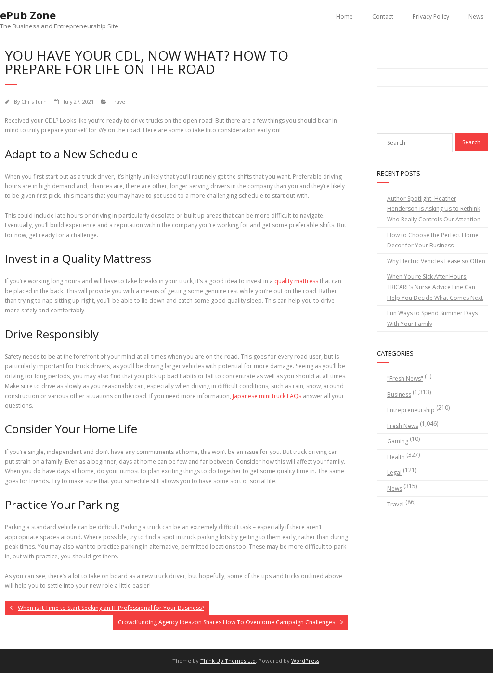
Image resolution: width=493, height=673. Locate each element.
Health (396, 457)
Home (344, 17)
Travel (119, 101)
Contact (382, 17)
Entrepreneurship (411, 410)
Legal (394, 472)
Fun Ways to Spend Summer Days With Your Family (432, 318)
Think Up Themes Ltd (228, 660)
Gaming (397, 441)
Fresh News (402, 426)
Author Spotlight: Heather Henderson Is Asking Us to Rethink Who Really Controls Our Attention (434, 208)
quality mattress (296, 281)
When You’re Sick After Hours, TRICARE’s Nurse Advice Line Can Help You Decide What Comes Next (435, 286)
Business (399, 394)
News (475, 17)
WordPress (305, 660)
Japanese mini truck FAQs (267, 396)
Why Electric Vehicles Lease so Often (436, 261)
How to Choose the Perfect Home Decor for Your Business (433, 240)
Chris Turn (34, 101)
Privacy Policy (431, 17)
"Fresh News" (405, 379)
